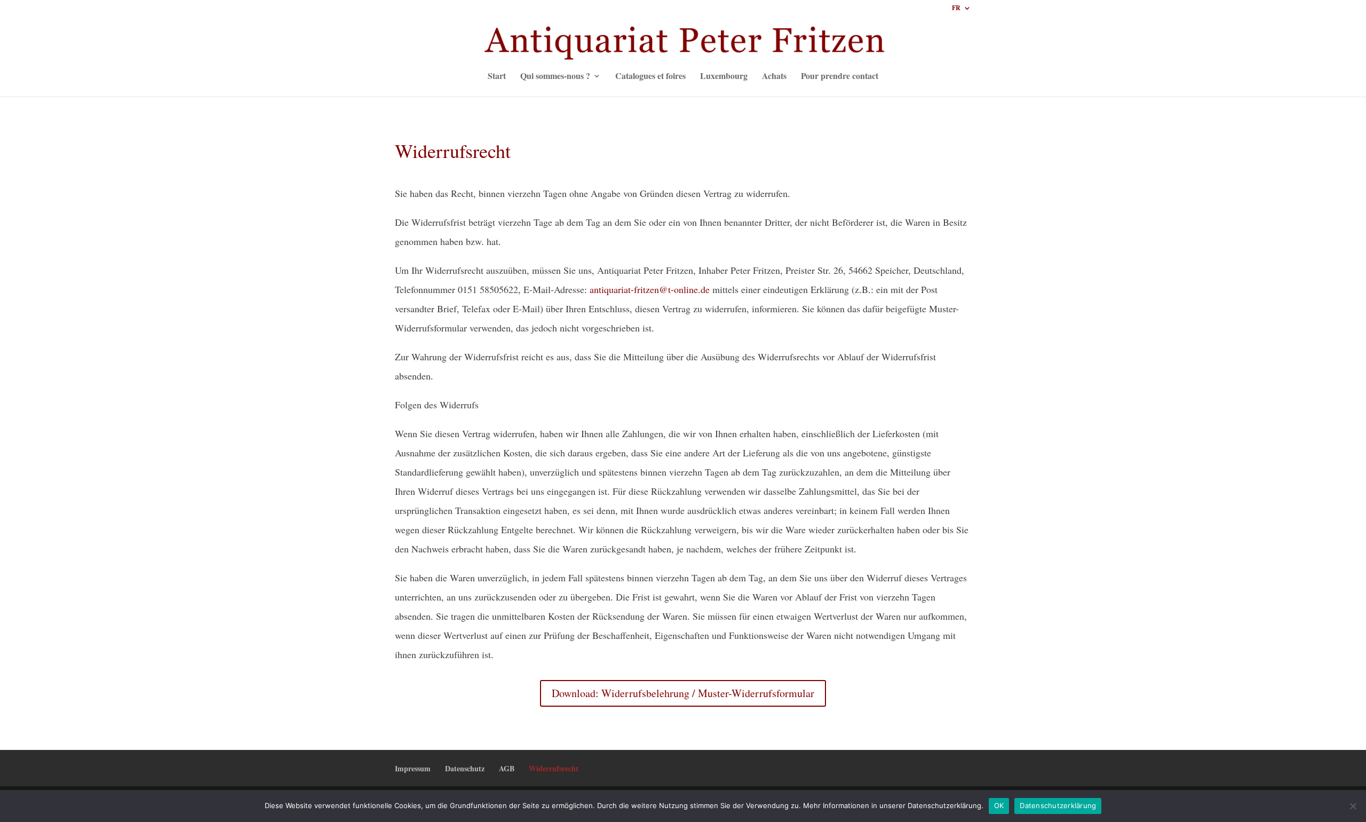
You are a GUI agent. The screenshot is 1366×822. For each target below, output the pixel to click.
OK (999, 805)
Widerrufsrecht (553, 768)
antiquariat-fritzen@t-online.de (650, 289)
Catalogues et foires (650, 77)
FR (956, 8)
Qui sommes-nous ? (555, 77)
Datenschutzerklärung (1058, 805)
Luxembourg (724, 77)
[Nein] (1352, 806)
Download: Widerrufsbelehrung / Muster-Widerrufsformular (683, 693)
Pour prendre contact (839, 77)
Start (497, 77)
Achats (774, 77)
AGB (506, 768)
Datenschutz (465, 768)
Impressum (413, 768)
